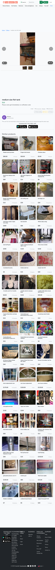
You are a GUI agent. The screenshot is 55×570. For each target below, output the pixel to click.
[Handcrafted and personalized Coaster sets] (10, 328)
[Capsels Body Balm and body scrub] (10, 305)
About (21, 539)
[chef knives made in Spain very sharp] (10, 213)
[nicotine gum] (27, 467)
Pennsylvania (38, 108)
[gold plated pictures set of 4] (10, 467)
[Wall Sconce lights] (45, 467)
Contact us (47, 550)
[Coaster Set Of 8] (45, 259)
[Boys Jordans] (45, 397)
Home (3, 30)
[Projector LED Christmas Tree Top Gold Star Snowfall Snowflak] (45, 420)
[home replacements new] (10, 374)
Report (45, 111)
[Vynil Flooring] (45, 444)
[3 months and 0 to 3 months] (10, 282)
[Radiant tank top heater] (10, 143)
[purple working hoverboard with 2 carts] (27, 236)
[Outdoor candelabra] (10, 490)
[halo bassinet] (27, 213)
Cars (36, 5)
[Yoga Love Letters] (27, 397)
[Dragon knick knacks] (27, 143)
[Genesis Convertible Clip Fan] (45, 351)
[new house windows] (45, 374)
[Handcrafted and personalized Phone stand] (27, 305)
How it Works (48, 537)
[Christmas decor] (45, 143)
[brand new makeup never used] (10, 166)
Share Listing (38, 111)
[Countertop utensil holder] (45, 305)
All (51, 5)
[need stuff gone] (10, 236)
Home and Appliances (29, 5)
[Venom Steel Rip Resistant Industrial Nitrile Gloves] (45, 166)
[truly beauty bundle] (10, 420)
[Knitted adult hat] (27, 259)
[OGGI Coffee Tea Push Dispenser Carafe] (10, 444)
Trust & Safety (46, 540)
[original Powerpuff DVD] (45, 490)
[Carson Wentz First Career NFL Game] (27, 351)
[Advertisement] (27, 18)
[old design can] (45, 189)
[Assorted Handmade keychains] (45, 328)
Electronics (21, 5)
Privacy (46, 544)
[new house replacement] (27, 374)
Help (46, 534)
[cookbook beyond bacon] (27, 490)
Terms (46, 547)
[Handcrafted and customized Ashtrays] (27, 328)
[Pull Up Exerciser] (27, 444)
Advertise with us (30, 535)
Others (7, 30)
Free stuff (46, 5)
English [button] (41, 566)
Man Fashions (14, 5)
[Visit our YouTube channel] (28, 566)
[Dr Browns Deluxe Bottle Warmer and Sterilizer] (10, 351)
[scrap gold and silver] (10, 397)
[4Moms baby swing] (45, 213)
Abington (43, 108)
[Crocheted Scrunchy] (10, 259)
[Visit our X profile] (31, 566)
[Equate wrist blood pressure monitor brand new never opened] (10, 189)
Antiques (41, 5)
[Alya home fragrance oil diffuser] (27, 166)
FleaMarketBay (23, 566)
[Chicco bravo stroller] (45, 236)
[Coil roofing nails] (27, 189)
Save (51, 111)
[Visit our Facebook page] (33, 566)
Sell (21, 536)
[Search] (41, 2)
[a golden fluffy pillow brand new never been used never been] (45, 282)
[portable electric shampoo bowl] (27, 282)
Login (50, 2)
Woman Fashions (6, 5)
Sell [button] (46, 2)
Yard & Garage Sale (39, 552)
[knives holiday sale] (27, 420)
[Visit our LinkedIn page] (35, 566)
